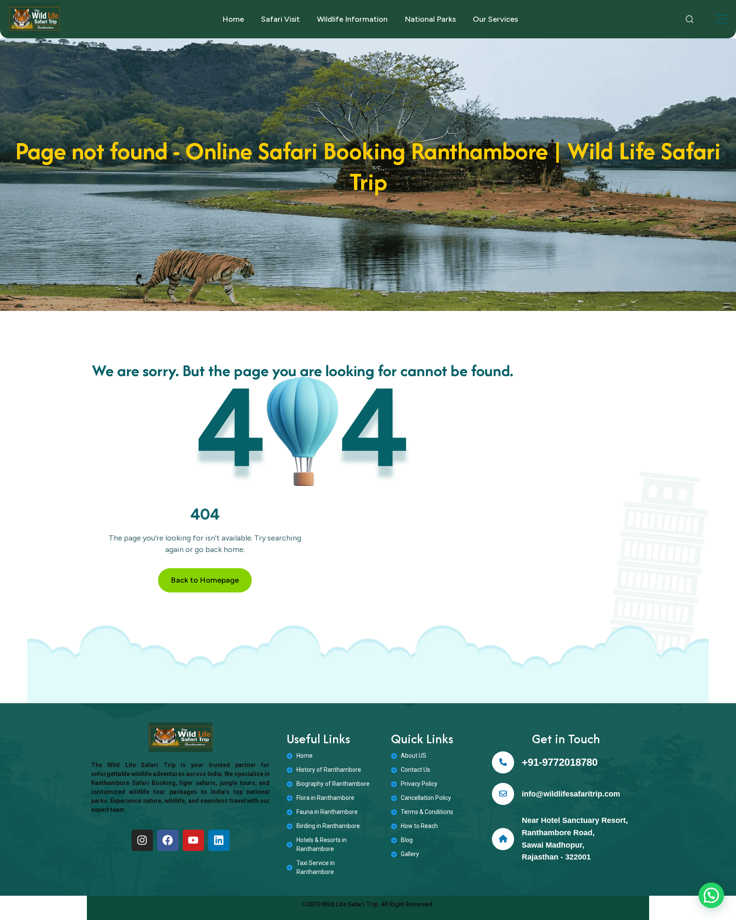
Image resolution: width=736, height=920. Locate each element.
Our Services (495, 19)
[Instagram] (142, 840)
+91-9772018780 (560, 762)
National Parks (430, 19)
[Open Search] (690, 19)
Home (233, 19)
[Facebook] (167, 840)
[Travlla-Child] (34, 19)
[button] (711, 895)
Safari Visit (280, 19)
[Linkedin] (219, 840)
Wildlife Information (352, 19)
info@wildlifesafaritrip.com (571, 794)
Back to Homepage (205, 580)
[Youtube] (193, 840)
